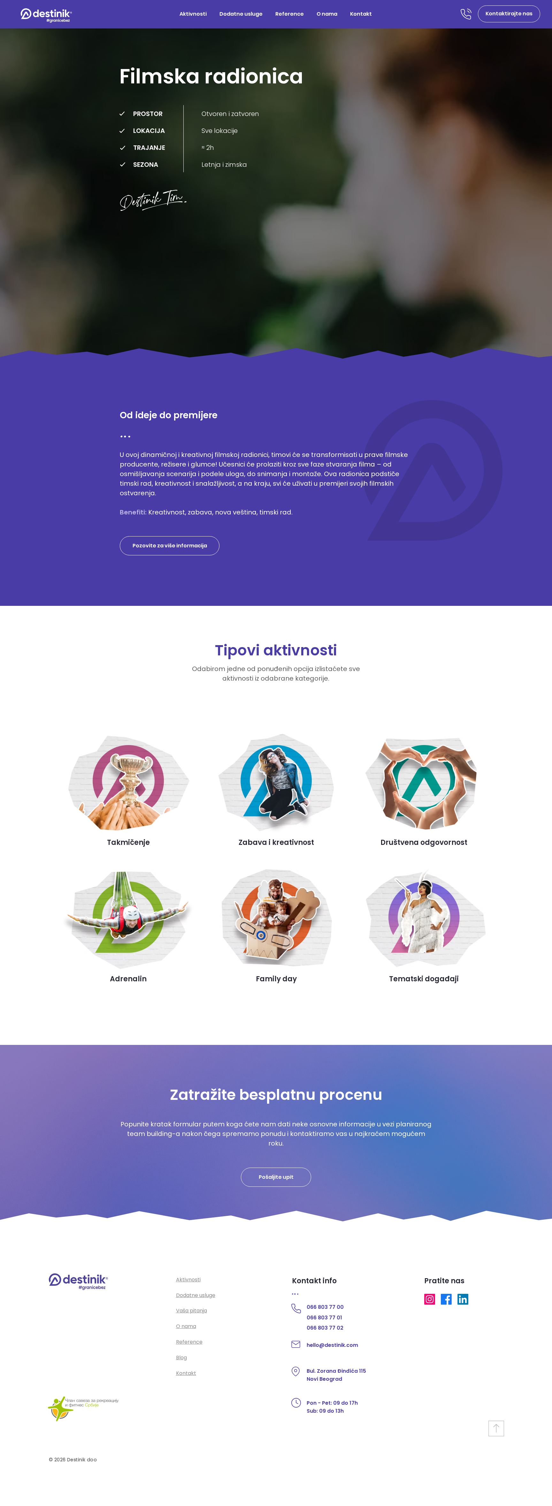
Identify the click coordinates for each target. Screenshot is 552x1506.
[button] (509, 13)
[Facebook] (446, 1299)
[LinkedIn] (462, 1299)
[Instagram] (429, 1299)
